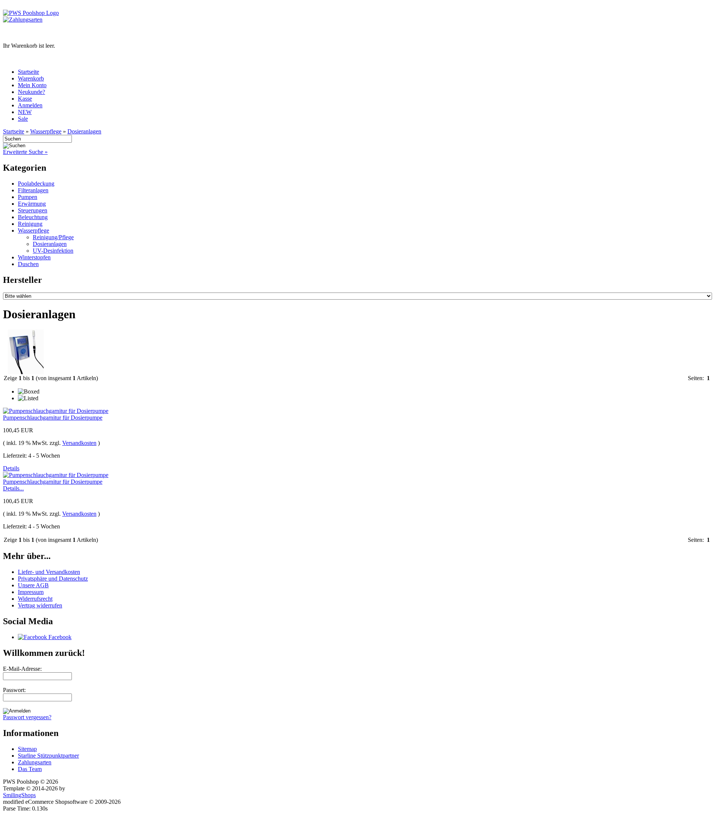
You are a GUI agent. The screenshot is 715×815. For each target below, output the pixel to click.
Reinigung (30, 224)
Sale (23, 119)
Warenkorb (31, 78)
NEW (25, 112)
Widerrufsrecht (35, 599)
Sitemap (27, 749)
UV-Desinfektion (53, 250)
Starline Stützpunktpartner (48, 755)
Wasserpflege (45, 131)
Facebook (59, 637)
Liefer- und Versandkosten (49, 572)
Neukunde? (31, 92)
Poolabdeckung (36, 183)
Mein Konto (32, 85)
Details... (13, 488)
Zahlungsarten (34, 762)
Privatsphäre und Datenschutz (53, 578)
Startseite (28, 72)
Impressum (31, 592)
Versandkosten (79, 443)
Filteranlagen (33, 190)
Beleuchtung (33, 217)
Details (11, 468)
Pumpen (27, 197)
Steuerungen (32, 210)
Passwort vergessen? (27, 717)
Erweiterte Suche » (25, 152)
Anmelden (30, 105)
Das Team (30, 769)
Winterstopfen (34, 257)
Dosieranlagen (84, 131)
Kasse (25, 98)
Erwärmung (32, 203)
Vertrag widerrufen (40, 605)
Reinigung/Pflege (53, 237)
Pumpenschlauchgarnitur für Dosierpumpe (52, 417)
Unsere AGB (33, 585)
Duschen (28, 264)
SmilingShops (19, 795)
